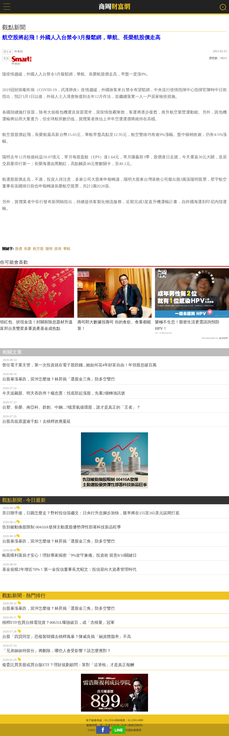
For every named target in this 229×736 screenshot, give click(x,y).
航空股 (38, 249)
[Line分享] (119, 730)
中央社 (16, 63)
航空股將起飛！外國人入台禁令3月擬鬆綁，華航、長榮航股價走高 (81, 37)
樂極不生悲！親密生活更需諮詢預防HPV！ (187, 325)
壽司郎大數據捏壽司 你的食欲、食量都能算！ (114, 325)
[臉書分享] (104, 730)
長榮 (27, 249)
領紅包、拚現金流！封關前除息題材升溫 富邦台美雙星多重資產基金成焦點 (37, 325)
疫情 (57, 249)
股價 (18, 249)
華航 (66, 249)
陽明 (49, 249)
